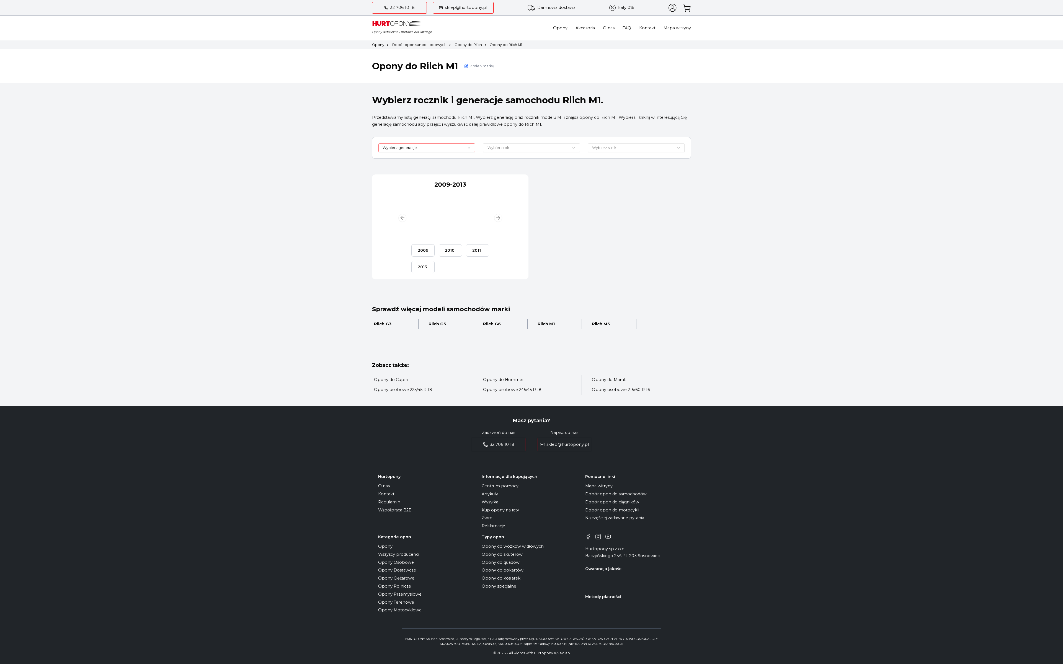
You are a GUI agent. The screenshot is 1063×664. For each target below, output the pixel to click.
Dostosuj (456, 356)
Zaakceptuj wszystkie (589, 356)
